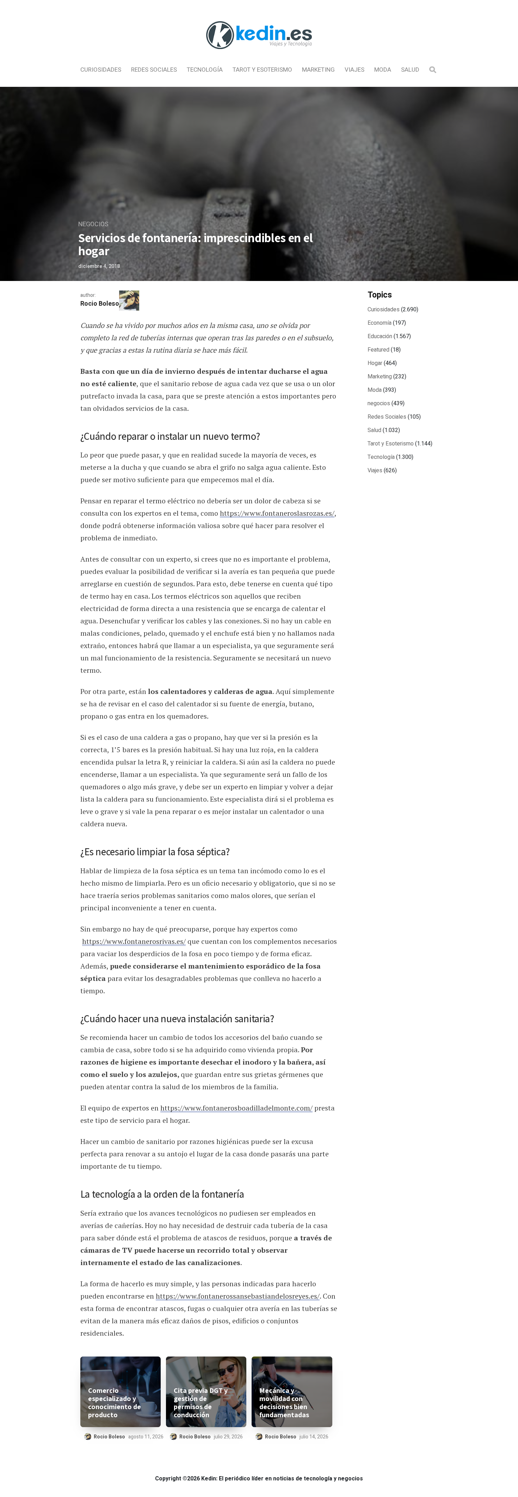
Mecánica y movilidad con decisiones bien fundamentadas (284, 1403)
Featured (378, 350)
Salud (410, 69)
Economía (379, 323)
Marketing (318, 69)
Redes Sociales (154, 69)
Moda (382, 69)
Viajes (354, 69)
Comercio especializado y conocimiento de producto (114, 1403)
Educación (380, 336)
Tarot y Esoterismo (262, 69)
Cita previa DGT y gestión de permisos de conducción (201, 1403)
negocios (93, 224)
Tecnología (205, 69)
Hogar (375, 363)
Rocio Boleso (99, 304)
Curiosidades (100, 69)
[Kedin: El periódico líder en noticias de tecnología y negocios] (259, 55)
